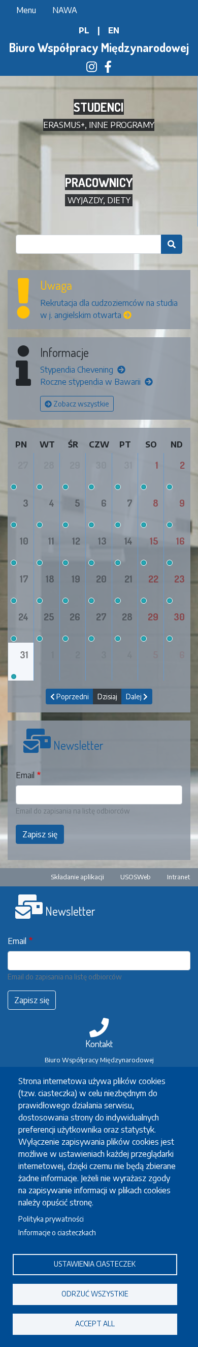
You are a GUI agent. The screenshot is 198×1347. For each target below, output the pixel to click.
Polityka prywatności (51, 1219)
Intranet (178, 877)
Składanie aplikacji (77, 877)
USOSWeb (135, 877)
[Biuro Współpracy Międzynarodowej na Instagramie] (91, 68)
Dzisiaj (107, 696)
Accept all (95, 1323)
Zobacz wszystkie (80, 403)
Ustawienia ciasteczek (95, 1264)
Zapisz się (39, 834)
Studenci (99, 107)
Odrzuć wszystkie (94, 1293)
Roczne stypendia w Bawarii (91, 382)
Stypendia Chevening (77, 370)
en (113, 30)
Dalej (134, 696)
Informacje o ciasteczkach (57, 1232)
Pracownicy (99, 182)
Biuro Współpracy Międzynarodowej (99, 47)
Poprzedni (72, 696)
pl (84, 30)
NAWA (64, 10)
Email (25, 775)
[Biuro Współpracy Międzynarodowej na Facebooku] (108, 68)
